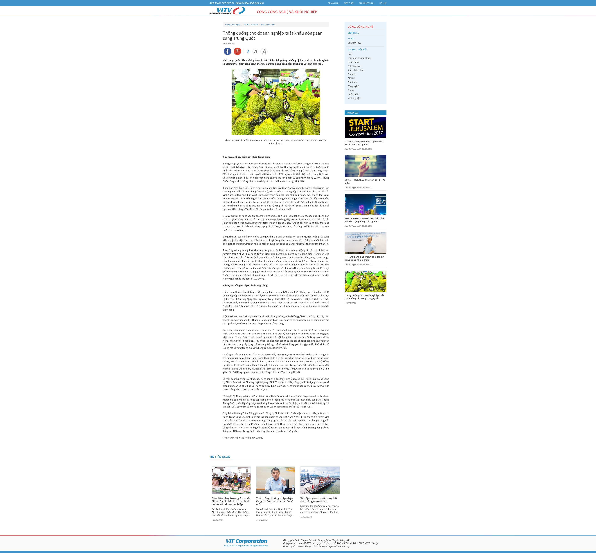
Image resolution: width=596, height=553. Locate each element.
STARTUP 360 (354, 42)
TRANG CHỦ (333, 3)
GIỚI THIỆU (349, 3)
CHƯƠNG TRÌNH (366, 3)
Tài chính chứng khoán (359, 57)
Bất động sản (354, 66)
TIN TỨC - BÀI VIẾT (357, 49)
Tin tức (351, 90)
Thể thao (352, 82)
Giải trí (351, 78)
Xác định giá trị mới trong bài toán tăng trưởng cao (318, 499)
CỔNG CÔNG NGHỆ (360, 27)
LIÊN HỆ (382, 3)
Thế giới (352, 74)
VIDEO (351, 38)
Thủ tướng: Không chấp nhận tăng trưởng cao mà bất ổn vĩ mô (274, 501)
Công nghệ (353, 86)
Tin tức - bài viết (250, 24)
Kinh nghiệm (354, 98)
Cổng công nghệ (232, 24)
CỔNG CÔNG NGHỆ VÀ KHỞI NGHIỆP (287, 11)
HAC (350, 53)
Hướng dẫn (353, 94)
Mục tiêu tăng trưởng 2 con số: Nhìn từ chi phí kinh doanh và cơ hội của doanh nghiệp (231, 501)
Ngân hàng (353, 61)
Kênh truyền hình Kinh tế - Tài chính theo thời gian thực (237, 2)
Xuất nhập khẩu (268, 24)
